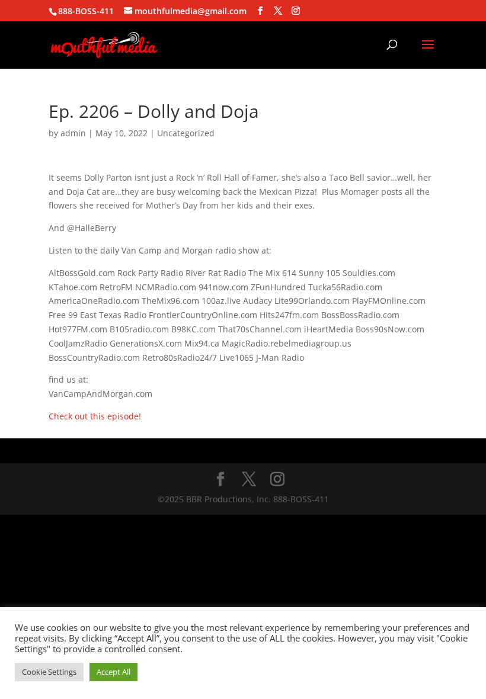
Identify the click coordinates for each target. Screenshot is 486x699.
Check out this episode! (95, 416)
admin (73, 133)
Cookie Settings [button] (49, 671)
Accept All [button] (113, 671)
